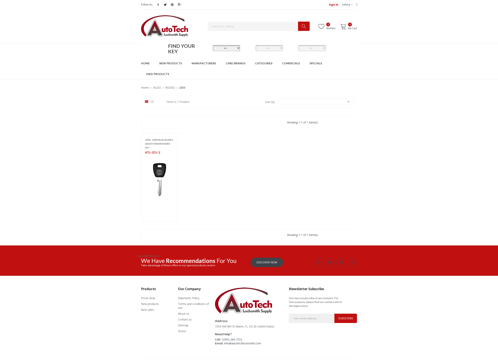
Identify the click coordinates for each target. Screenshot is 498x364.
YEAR (293, 48)
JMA (147, 157)
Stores (182, 331)
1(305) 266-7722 (232, 339)
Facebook (158, 4)
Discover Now (266, 262)
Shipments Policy (188, 298)
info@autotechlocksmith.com (242, 343)
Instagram (179, 4)
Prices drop (148, 298)
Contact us (185, 319)
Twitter (165, 4)
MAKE (207, 48)
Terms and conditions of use (193, 306)
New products (150, 304)
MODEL (250, 48)
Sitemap (183, 325)
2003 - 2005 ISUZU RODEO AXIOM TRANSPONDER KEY (159, 143)
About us (183, 313)
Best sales (147, 310)
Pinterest (172, 4)
